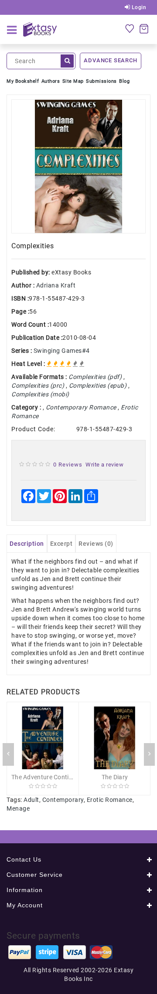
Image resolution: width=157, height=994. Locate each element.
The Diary (115, 777)
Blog (124, 81)
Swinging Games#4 (62, 350)
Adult (31, 799)
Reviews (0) (95, 543)
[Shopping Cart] (144, 28)
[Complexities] (78, 166)
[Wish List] (129, 28)
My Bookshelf (23, 81)
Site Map (73, 81)
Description (27, 543)
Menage (18, 808)
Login (138, 7)
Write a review (104, 464)
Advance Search (110, 60)
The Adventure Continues (46, 777)
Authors (50, 81)
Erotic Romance (110, 799)
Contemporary (63, 799)
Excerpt (61, 543)
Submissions (101, 81)
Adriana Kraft (56, 285)
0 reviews (67, 464)
